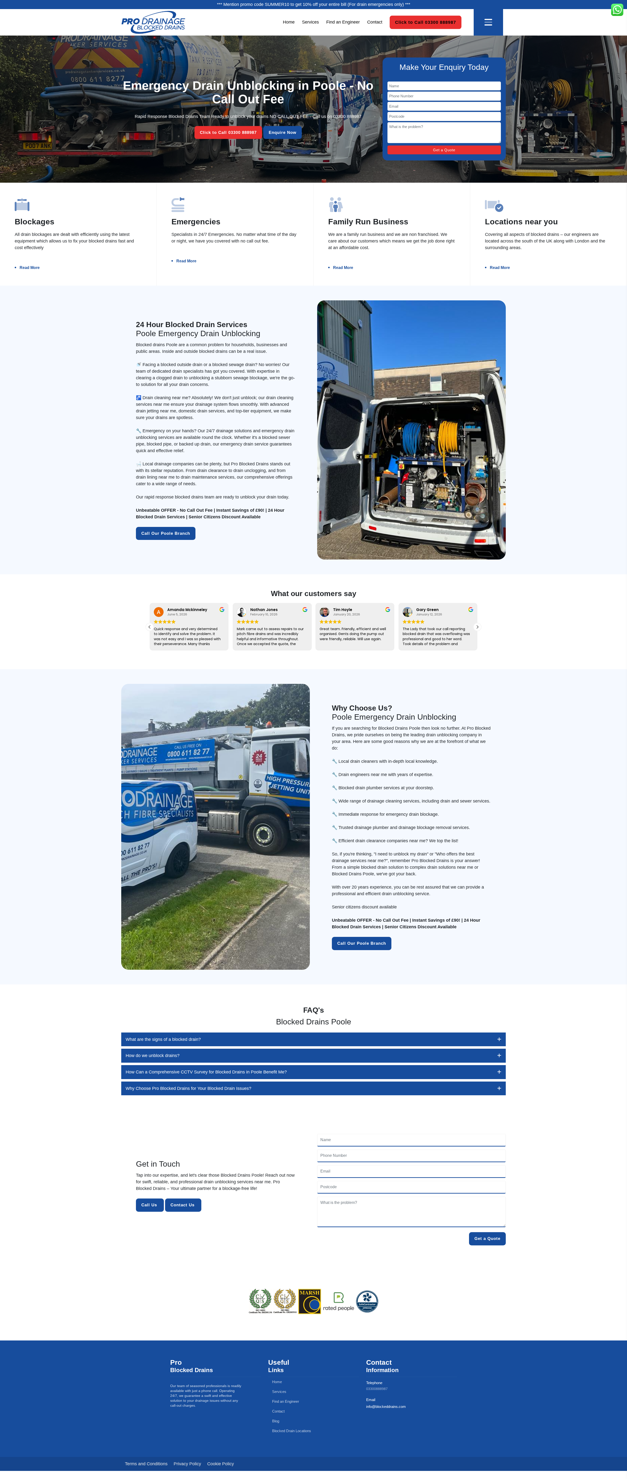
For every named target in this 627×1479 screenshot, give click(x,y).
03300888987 (377, 1389)
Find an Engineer (343, 22)
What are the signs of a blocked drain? (163, 1039)
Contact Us (183, 1205)
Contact (374, 22)
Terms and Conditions (146, 1463)
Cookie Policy (220, 1463)
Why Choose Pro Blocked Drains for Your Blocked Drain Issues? (188, 1088)
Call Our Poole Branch (165, 533)
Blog (275, 1421)
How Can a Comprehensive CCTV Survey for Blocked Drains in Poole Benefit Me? (206, 1072)
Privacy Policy (187, 1463)
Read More (30, 268)
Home (289, 22)
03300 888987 (347, 116)
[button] (477, 627)
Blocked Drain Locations (291, 1431)
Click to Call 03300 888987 (425, 22)
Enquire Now (282, 132)
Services (310, 22)
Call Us (149, 1205)
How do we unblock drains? (153, 1055)
